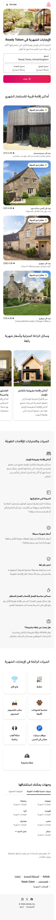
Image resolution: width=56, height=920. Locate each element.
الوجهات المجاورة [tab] (15, 791)
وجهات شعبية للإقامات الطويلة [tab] (39, 791)
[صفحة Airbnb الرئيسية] (49, 4)
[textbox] (39, 70)
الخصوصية (30, 907)
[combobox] (27, 59)
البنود (21, 907)
